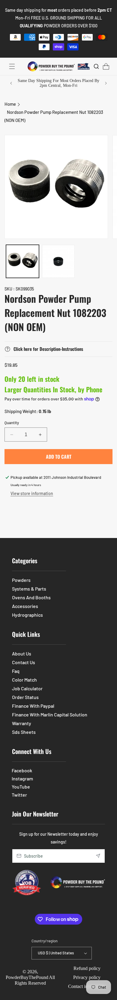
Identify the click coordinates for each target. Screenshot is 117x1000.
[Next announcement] (105, 83)
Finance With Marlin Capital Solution (49, 714)
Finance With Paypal (33, 706)
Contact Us (23, 662)
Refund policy (87, 968)
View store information (31, 493)
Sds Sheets (24, 732)
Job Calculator (27, 688)
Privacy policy (86, 977)
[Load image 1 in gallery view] (22, 261)
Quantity (11, 422)
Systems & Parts (29, 588)
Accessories (25, 606)
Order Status (25, 697)
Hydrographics (27, 615)
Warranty (21, 723)
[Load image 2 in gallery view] (58, 261)
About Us (21, 653)
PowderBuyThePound (27, 977)
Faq (16, 671)
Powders (21, 580)
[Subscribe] (98, 856)
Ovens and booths (31, 597)
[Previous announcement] (11, 83)
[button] (12, 66)
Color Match (24, 679)
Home (10, 104)
